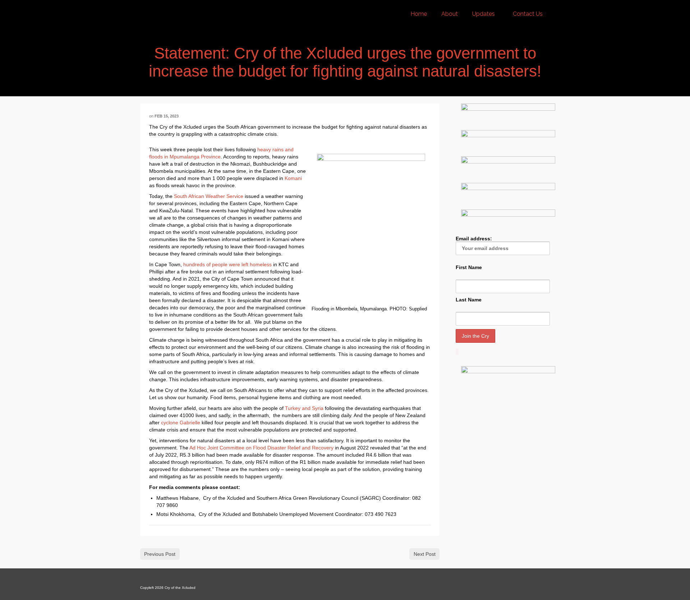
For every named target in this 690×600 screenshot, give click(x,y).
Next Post (425, 554)
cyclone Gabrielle (180, 422)
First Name (469, 267)
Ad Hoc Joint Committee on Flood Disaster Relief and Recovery (261, 448)
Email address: (474, 238)
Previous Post (159, 554)
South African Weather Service (208, 196)
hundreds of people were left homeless (227, 264)
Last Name (469, 300)
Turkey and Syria (304, 408)
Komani (293, 178)
